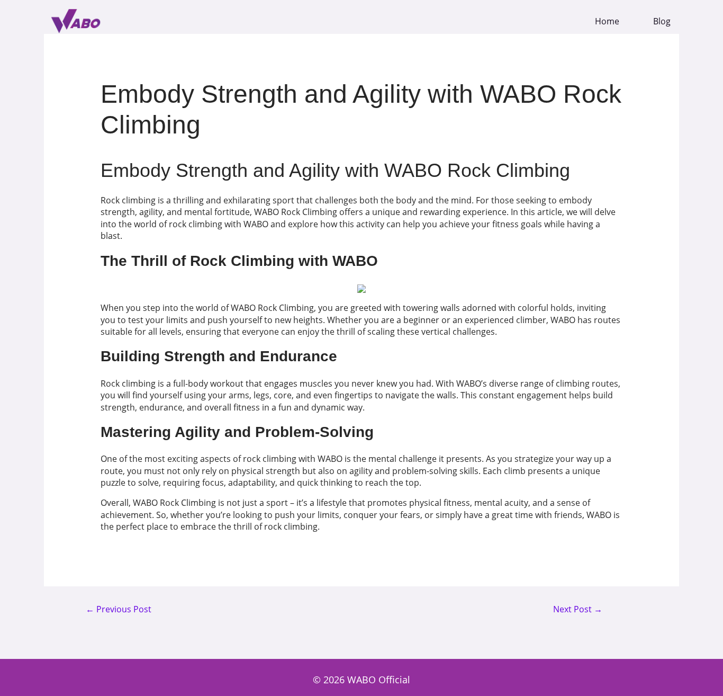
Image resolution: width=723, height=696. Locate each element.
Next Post (577, 609)
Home (607, 21)
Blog (662, 21)
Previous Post (118, 609)
